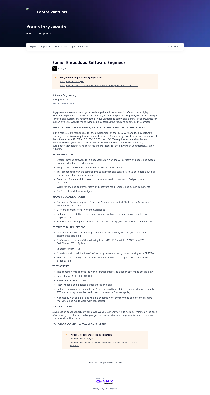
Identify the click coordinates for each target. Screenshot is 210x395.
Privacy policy (98, 388)
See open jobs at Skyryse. (72, 81)
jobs (61, 46)
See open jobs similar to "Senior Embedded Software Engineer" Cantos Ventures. (99, 85)
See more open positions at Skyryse (105, 362)
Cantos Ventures (52, 12)
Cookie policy (111, 388)
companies (40, 46)
